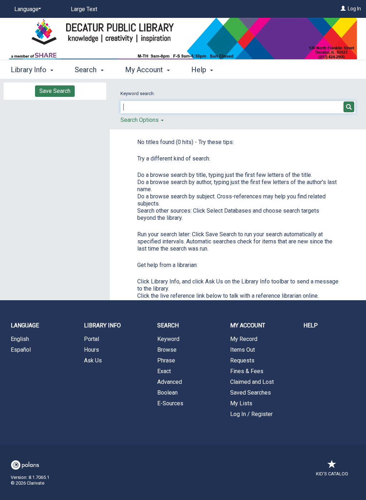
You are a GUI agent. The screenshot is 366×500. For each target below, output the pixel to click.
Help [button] (199, 69)
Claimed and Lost (252, 381)
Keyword (168, 339)
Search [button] (86, 69)
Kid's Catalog (332, 473)
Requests (242, 360)
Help (310, 325)
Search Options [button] (140, 120)
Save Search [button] (54, 91)
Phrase (166, 360)
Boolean (167, 392)
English (20, 339)
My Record (243, 339)
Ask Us (93, 360)
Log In (354, 8)
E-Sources (170, 403)
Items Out (242, 349)
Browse (167, 349)
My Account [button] (145, 69)
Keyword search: (138, 93)
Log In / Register (251, 414)
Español (21, 349)
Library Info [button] (29, 69)
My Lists (241, 403)
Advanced (169, 381)
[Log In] (343, 8)
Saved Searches (250, 392)
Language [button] (25, 325)
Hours (91, 349)
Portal (91, 339)
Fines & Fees (246, 371)
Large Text (84, 9)
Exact (164, 371)
